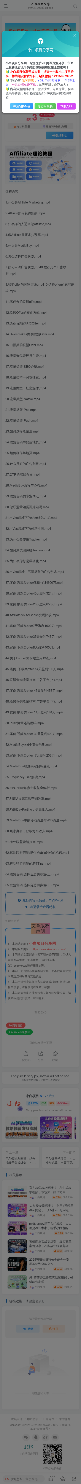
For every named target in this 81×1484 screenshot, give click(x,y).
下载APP (66, 106)
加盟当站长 (45, 106)
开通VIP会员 (21, 106)
